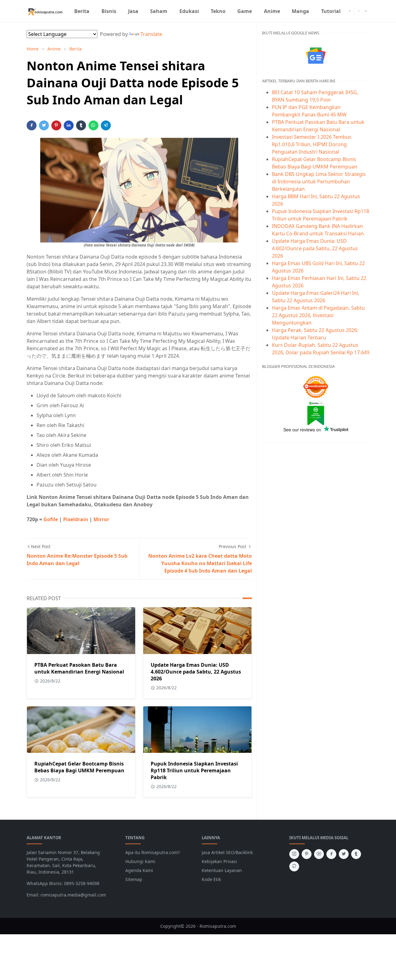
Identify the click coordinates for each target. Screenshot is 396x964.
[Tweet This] (44, 125)
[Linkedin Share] (69, 125)
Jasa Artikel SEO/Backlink (227, 852)
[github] (294, 866)
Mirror (101, 519)
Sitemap (133, 879)
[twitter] (344, 854)
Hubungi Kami (140, 861)
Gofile (51, 519)
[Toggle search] (365, 11)
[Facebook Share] (32, 125)
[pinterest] (307, 854)
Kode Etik (211, 879)
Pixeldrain (76, 519)
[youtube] (319, 854)
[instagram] (349, 11)
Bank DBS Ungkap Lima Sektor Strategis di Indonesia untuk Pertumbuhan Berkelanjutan (319, 181)
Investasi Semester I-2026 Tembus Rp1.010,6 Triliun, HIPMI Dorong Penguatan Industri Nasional (311, 144)
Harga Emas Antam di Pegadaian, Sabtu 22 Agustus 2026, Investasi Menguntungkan (318, 315)
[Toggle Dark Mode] (358, 11)
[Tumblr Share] (81, 125)
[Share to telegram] (106, 125)
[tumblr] (356, 854)
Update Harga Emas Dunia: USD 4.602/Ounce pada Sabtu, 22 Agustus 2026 (196, 671)
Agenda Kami (139, 870)
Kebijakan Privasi (219, 861)
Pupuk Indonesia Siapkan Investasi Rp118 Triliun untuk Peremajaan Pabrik (194, 770)
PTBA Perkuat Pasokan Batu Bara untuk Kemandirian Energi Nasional (79, 668)
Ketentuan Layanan (222, 870)
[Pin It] (56, 125)
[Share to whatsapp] (93, 125)
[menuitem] (81, 11)
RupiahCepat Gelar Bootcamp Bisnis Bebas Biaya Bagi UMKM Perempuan (79, 767)
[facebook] (331, 854)
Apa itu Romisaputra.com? (152, 852)
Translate (151, 34)
